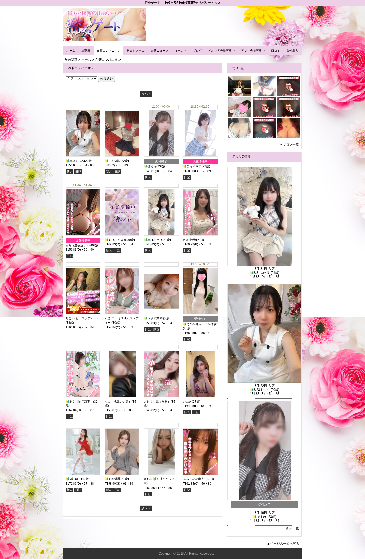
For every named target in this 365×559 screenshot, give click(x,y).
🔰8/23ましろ (75, 161)
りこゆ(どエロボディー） (82, 318)
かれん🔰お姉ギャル (157, 479)
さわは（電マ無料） (157, 401)
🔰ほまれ (150, 166)
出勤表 (85, 50)
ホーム (70, 50)
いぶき (187, 401)
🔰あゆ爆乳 (112, 479)
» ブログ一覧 (289, 144)
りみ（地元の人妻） (118, 401)
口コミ (275, 50)
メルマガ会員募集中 (221, 50)
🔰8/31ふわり (153, 240)
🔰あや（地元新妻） (79, 401)
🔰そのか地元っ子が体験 (200, 324)
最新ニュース (160, 50)
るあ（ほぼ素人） (195, 479)
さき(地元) (190, 240)
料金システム (136, 50)
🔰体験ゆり (73, 479)
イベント (181, 50)
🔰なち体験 (112, 161)
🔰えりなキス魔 (115, 240)
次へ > (146, 94)
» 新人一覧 (291, 528)
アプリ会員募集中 (253, 50)
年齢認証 (71, 60)
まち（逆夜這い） (77, 245)
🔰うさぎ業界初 (154, 318)
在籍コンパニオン (108, 50)
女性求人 (292, 50)
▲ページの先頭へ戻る (283, 543)
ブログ (197, 50)
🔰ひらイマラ (192, 166)
